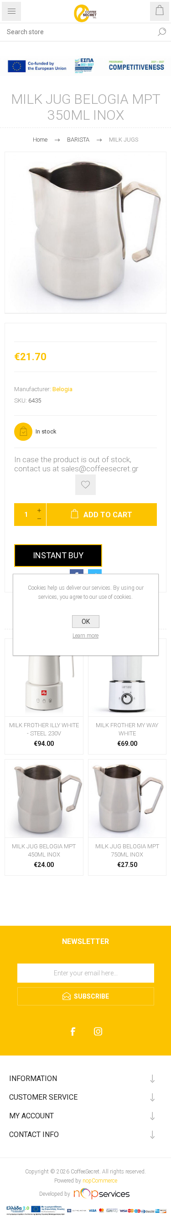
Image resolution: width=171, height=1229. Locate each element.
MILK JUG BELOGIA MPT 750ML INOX (127, 850)
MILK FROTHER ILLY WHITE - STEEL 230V (44, 729)
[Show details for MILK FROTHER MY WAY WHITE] (127, 678)
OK (86, 621)
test (85, 960)
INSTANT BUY (58, 555)
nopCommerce (100, 1181)
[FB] (73, 1031)
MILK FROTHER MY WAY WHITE (127, 729)
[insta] (98, 1031)
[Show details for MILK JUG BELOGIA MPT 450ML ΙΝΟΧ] (44, 798)
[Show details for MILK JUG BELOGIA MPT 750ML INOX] (127, 798)
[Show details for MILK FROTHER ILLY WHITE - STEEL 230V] (44, 678)
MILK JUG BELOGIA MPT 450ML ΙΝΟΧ (44, 850)
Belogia (62, 389)
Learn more (85, 635)
